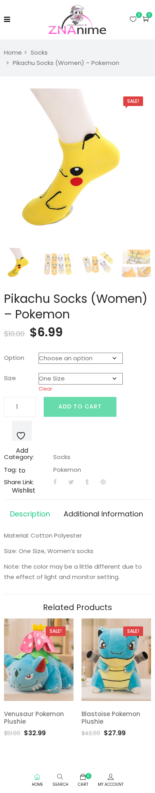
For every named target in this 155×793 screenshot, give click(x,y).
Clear (45, 388)
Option (14, 357)
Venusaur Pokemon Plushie (34, 718)
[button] (146, 19)
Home (13, 52)
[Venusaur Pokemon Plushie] (39, 659)
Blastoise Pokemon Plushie (110, 718)
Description (30, 514)
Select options (49, 692)
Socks (39, 52)
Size (10, 378)
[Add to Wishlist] (22, 431)
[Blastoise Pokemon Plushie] (116, 659)
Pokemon (67, 469)
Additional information (103, 514)
